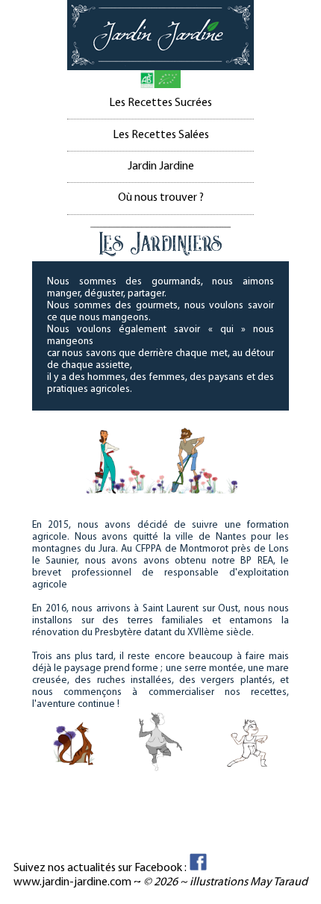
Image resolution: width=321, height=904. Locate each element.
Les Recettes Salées (161, 135)
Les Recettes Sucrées (160, 103)
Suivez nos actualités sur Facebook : (101, 868)
